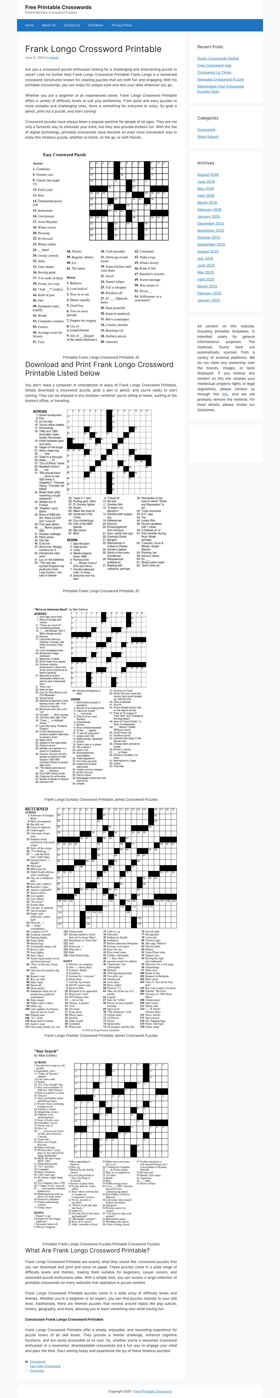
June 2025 (206, 265)
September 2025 (211, 244)
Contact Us (72, 25)
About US (49, 25)
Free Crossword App (214, 65)
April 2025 (205, 279)
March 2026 (207, 203)
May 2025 (205, 272)
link (225, 394)
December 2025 (210, 223)
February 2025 (209, 293)
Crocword (37, 1370)
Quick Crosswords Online (218, 58)
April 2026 (205, 196)
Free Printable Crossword (153, 1391)
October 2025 (208, 237)
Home (29, 25)
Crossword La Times (214, 72)
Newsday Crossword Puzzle (220, 79)
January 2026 (208, 216)
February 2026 (209, 210)
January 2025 (208, 300)
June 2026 (206, 182)
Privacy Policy (122, 25)
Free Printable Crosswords (58, 7)
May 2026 (205, 189)
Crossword (38, 1361)
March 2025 (207, 286)
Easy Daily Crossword (45, 1366)
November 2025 (210, 230)
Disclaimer (96, 25)
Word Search (208, 137)
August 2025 (208, 251)
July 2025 (205, 258)
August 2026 (208, 175)
